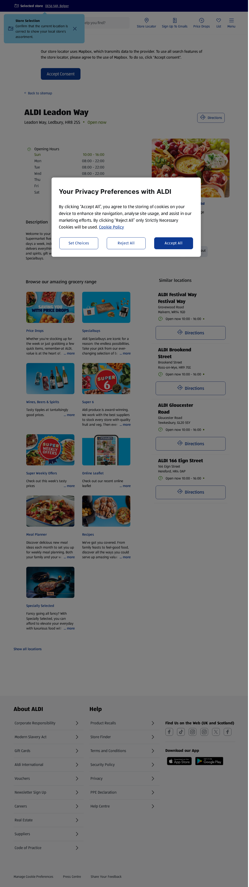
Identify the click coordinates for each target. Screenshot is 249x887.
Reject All (126, 243)
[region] (126, 217)
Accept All (173, 243)
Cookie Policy (111, 227)
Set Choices (79, 243)
